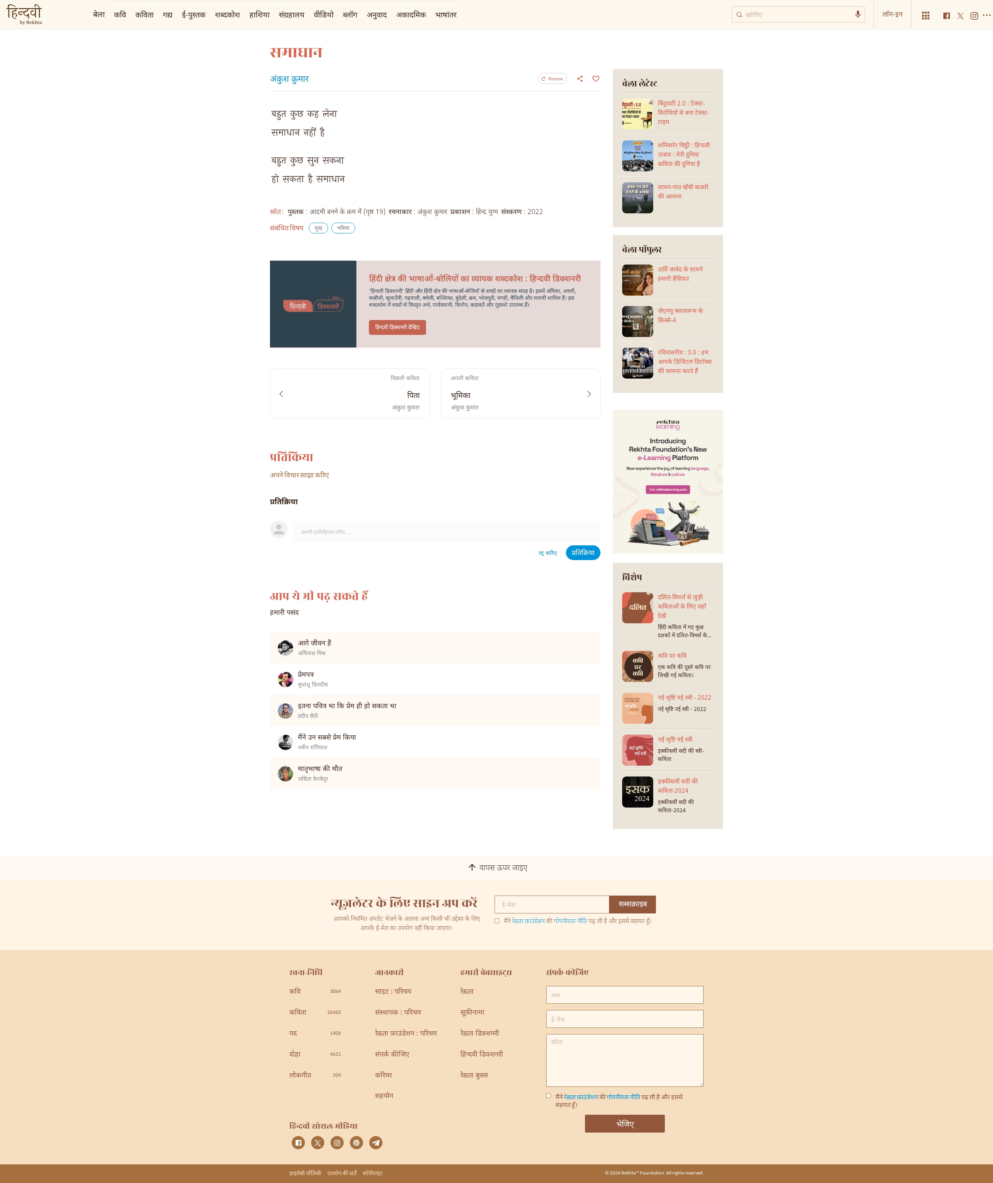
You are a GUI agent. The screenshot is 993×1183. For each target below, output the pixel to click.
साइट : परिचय (393, 992)
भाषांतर (446, 14)
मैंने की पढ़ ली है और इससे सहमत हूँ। (578, 922)
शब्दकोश (227, 14)
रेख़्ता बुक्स (474, 1075)
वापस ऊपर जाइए (503, 868)
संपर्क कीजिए (392, 1054)
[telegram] (375, 1142)
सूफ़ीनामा (472, 1012)
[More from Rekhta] (926, 16)
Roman (555, 78)
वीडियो (324, 14)
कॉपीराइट (372, 1173)
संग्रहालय (291, 14)
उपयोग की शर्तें (341, 1173)
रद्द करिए (548, 553)
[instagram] (337, 1142)
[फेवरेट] (595, 78)
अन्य (472, 14)
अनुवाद (377, 14)
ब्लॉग (350, 14)
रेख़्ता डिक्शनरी (479, 1033)
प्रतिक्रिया (583, 553)
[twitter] (317, 1142)
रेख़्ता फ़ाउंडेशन (528, 922)
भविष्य (343, 228)
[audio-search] (858, 14)
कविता (144, 14)
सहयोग (384, 1096)
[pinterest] (356, 1142)
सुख (318, 228)
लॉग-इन (892, 14)
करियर (383, 1075)
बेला (99, 14)
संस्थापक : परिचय (398, 1012)
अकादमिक (411, 14)
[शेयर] (580, 78)
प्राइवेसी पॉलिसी (305, 1173)
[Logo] (24, 15)
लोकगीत (315, 1075)
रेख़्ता (467, 992)
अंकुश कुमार (289, 80)
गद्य (168, 14)
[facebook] (298, 1142)
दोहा (315, 1054)
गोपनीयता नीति (570, 922)
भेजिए (625, 1123)
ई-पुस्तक (194, 14)
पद (315, 1033)
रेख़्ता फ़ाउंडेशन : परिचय (406, 1033)
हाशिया (259, 14)
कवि (120, 14)
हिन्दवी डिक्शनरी (481, 1054)
